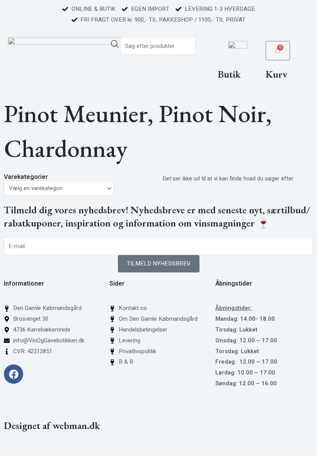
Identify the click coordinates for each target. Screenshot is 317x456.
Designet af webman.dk (52, 425)
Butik (229, 74)
